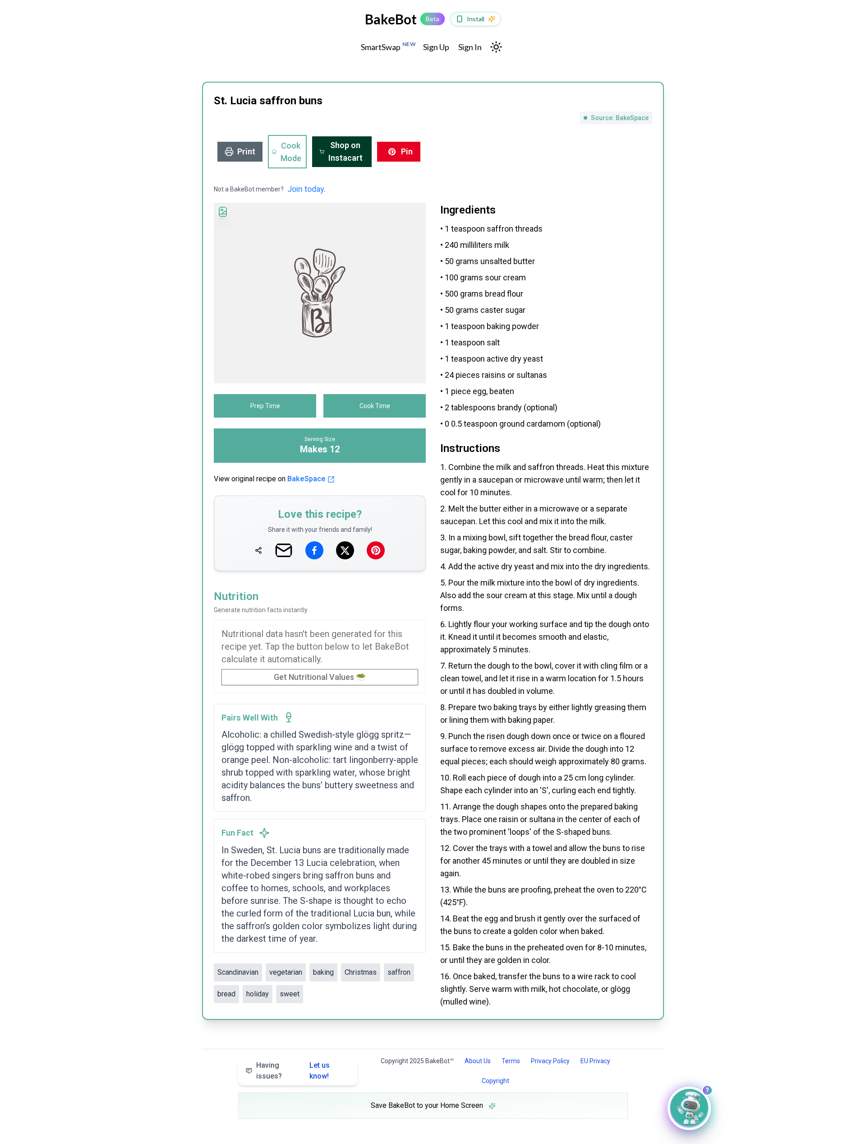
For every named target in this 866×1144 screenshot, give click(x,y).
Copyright (495, 1080)
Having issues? (293, 1070)
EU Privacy (595, 1061)
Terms (511, 1061)
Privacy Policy (550, 1061)
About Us (478, 1061)
